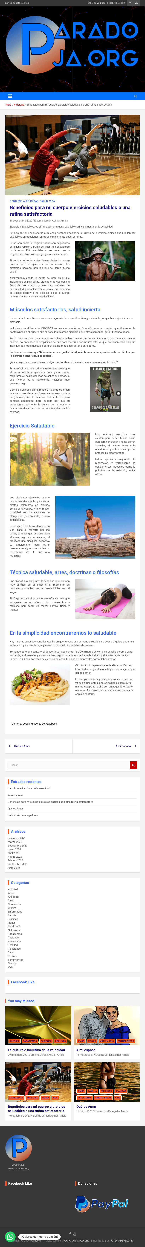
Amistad (13, 889)
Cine (10, 900)
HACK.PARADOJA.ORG (76, 1240)
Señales (12, 956)
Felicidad (32, 201)
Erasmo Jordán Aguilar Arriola (51, 220)
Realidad (13, 945)
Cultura (12, 908)
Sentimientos (15, 959)
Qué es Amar (22, 746)
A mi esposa (123, 746)
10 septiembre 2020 (21, 220)
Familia (12, 915)
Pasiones (13, 937)
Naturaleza (14, 930)
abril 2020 (13, 853)
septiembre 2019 (17, 864)
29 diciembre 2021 (18, 1054)
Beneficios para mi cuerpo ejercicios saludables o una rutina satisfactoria (50, 801)
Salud (44, 201)
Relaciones (14, 948)
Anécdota (13, 896)
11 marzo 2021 (84, 1054)
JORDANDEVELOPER (122, 1240)
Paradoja (35, 1240)
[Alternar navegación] (9, 96)
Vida (52, 201)
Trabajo (12, 963)
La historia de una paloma (23, 815)
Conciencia (17, 201)
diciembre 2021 (17, 838)
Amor (11, 893)
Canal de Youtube (96, 3)
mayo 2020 (14, 849)
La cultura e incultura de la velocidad (29, 788)
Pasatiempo (15, 933)
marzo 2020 (15, 856)
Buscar (133, 765)
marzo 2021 (15, 842)
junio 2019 (14, 867)
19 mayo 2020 (84, 1111)
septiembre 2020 (17, 845)
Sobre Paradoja (117, 3)
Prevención (14, 941)
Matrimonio (14, 926)
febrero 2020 (15, 860)
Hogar (11, 922)
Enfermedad (15, 911)
